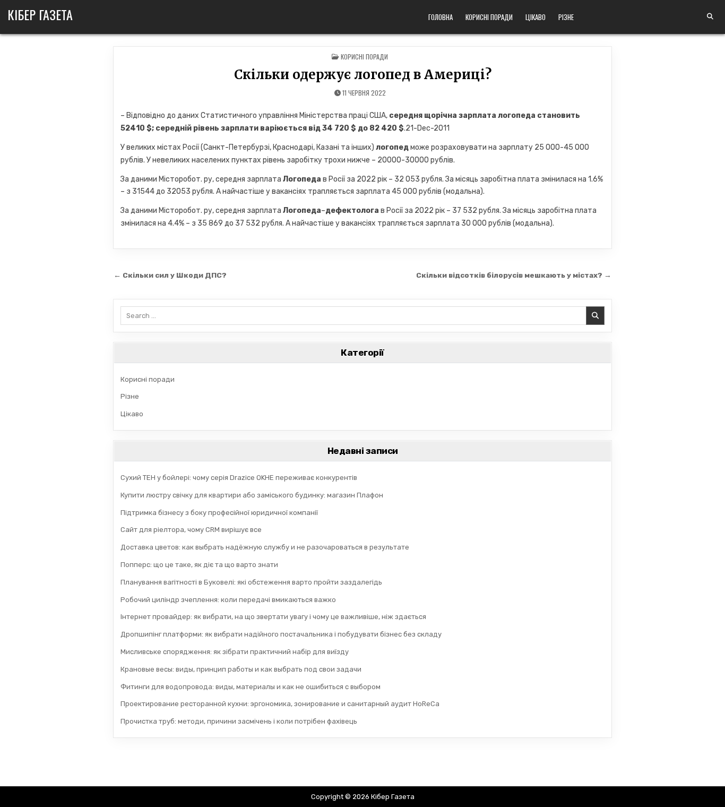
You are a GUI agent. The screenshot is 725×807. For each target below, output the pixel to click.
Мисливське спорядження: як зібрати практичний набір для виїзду (234, 652)
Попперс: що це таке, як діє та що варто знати (199, 565)
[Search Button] (710, 16)
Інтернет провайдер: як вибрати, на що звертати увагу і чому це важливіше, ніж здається (273, 617)
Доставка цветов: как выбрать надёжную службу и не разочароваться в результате (264, 547)
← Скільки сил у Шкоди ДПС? (170, 275)
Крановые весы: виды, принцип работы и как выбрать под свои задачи (240, 669)
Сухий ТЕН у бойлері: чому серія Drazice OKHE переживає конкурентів (238, 478)
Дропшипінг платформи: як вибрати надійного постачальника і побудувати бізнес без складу (281, 634)
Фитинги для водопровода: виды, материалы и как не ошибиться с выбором (250, 687)
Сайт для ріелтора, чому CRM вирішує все (191, 530)
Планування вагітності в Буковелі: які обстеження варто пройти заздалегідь (251, 582)
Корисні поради (489, 17)
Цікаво (535, 17)
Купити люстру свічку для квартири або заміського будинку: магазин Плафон (251, 495)
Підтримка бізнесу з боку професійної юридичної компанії (219, 513)
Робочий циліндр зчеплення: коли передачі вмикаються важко (228, 600)
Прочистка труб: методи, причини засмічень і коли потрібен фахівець (238, 721)
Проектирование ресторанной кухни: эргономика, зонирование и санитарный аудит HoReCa (279, 704)
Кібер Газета (40, 14)
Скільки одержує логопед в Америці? (362, 74)
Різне (566, 17)
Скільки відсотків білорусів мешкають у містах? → (513, 275)
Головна (440, 17)
